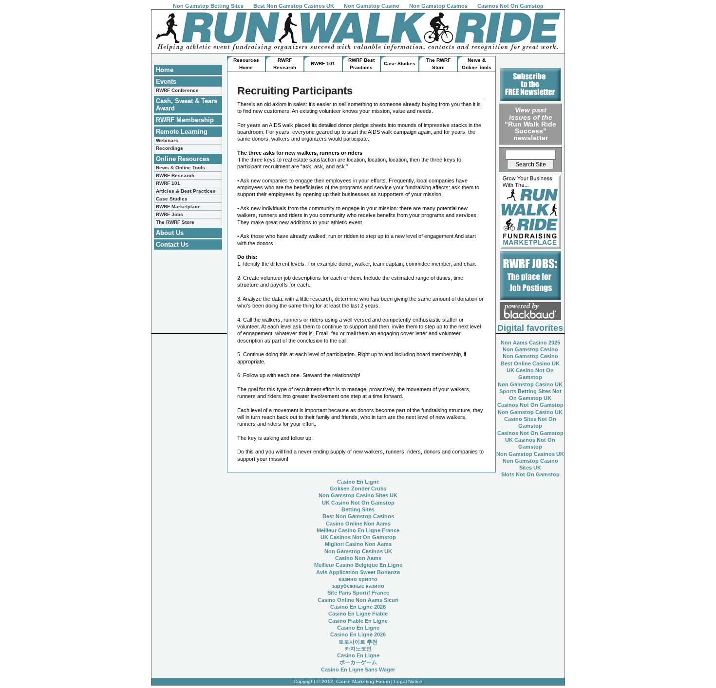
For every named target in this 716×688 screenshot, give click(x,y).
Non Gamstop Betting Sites (208, 6)
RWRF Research (175, 175)
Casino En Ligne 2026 (358, 607)
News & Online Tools (180, 167)
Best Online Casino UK (530, 363)
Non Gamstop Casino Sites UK (358, 495)
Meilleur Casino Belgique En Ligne (358, 565)
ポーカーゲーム (358, 662)
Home (164, 69)
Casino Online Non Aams (358, 523)
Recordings (169, 148)
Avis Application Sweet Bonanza (358, 572)
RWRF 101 (168, 183)
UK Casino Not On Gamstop (358, 503)
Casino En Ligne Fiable (358, 613)
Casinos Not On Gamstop (510, 6)
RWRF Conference (177, 90)
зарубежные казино (358, 586)
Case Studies (172, 198)
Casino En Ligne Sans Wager (358, 669)
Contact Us (172, 244)
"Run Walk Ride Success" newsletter (530, 124)
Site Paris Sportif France (358, 593)
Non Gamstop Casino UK (530, 384)
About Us (170, 232)
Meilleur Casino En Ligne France (358, 530)
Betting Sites (358, 509)
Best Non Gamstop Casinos (358, 516)
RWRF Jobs (169, 214)
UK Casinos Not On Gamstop (358, 537)
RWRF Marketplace (178, 206)
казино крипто (358, 579)
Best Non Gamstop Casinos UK (293, 6)
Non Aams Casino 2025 (530, 342)
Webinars (167, 140)
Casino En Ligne (358, 482)
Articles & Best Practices (186, 191)
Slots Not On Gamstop (530, 474)
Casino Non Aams (358, 558)
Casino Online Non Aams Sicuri (358, 600)
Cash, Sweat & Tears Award (186, 104)
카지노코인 (358, 649)
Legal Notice (408, 681)
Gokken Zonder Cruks (358, 488)
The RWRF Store (175, 222)
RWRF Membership (185, 120)
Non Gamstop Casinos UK (530, 454)
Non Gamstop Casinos (438, 6)
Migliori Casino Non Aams (358, 544)
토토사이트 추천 (358, 642)
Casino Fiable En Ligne (358, 621)
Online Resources (182, 159)
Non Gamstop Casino (371, 6)
